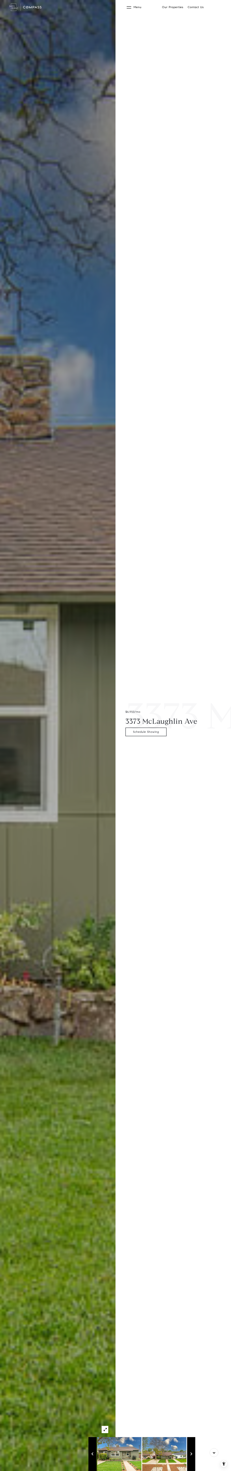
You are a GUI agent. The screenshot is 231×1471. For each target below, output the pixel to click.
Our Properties (172, 7)
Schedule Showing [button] (146, 732)
